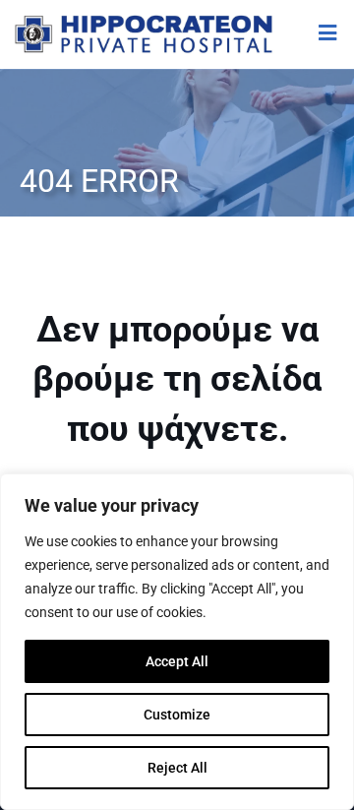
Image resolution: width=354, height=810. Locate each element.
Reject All (177, 768)
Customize (177, 714)
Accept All (177, 661)
